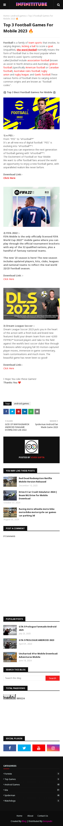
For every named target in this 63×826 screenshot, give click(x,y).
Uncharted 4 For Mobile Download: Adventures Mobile (38, 655)
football (7, 67)
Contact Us (42, 815)
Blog (24, 821)
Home (6, 15)
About (30, 815)
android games (18, 15)
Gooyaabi (47, 821)
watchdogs (32, 800)
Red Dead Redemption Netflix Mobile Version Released (35, 480)
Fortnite (32, 773)
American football (35, 67)
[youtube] (38, 747)
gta (32, 790)
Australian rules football (27, 71)
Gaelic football (42, 74)
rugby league (22, 74)
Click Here (9, 178)
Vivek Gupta (37, 457)
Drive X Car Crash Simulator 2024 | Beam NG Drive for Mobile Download (38, 495)
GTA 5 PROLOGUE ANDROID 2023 (36, 640)
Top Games (32, 779)
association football (38, 60)
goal (50, 46)
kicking (25, 46)
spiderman (32, 795)
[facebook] (9, 747)
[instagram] (53, 747)
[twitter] (24, 747)
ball (33, 46)
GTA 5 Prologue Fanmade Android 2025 (37, 628)
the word (27, 49)
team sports (35, 42)
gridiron (53, 63)
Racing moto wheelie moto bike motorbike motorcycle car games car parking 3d (37, 512)
